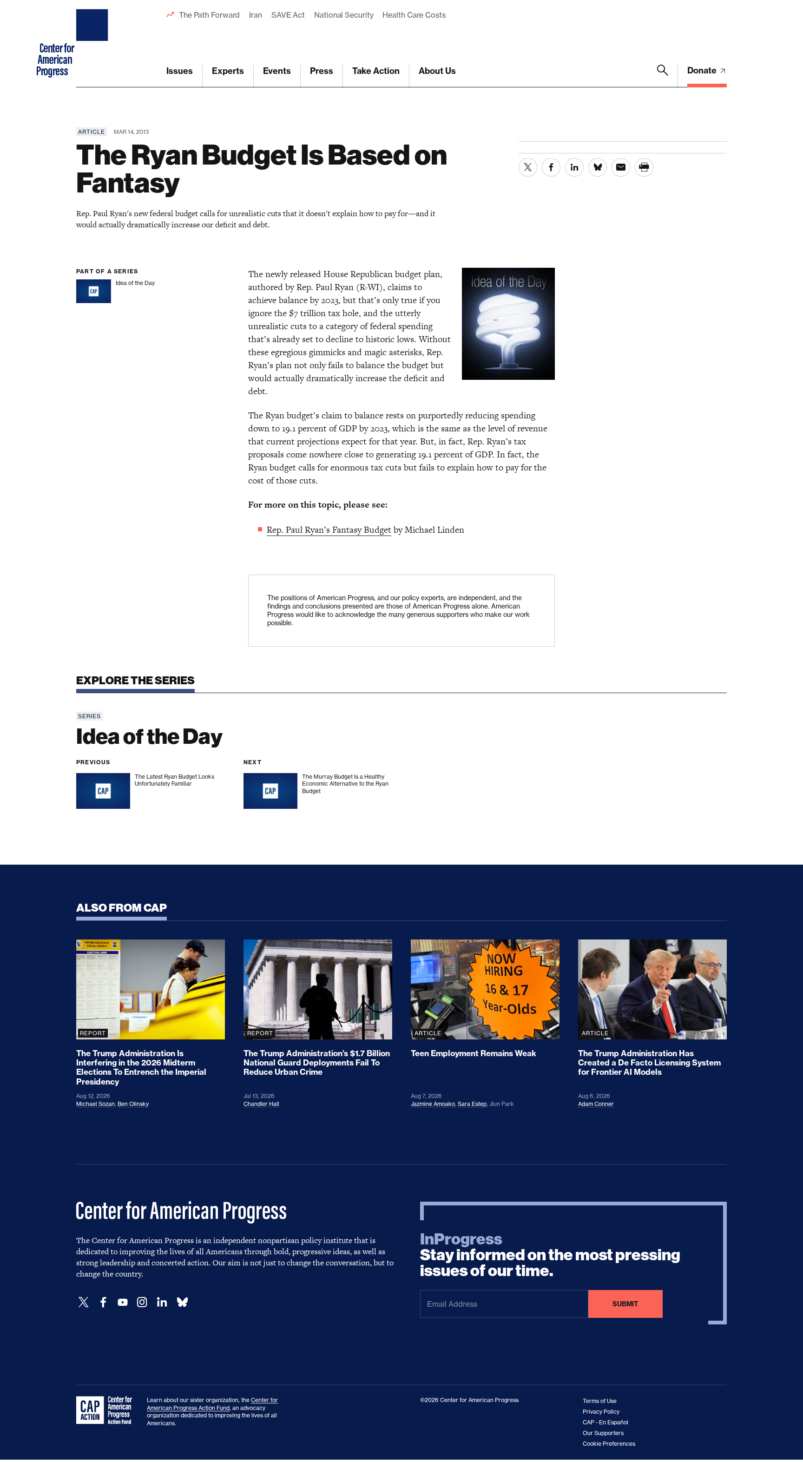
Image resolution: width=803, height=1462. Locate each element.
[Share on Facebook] (551, 167)
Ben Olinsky (133, 1103)
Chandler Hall (261, 1103)
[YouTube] (122, 1302)
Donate (702, 70)
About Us (437, 71)
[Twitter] (83, 1302)
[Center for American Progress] (93, 43)
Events (277, 71)
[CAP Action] (107, 1410)
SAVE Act (288, 15)
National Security (343, 15)
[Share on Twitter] (528, 167)
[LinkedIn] (161, 1302)
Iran (255, 15)
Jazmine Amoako (433, 1103)
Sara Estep (472, 1103)
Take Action (376, 71)
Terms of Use (600, 1400)
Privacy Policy (601, 1411)
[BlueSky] (182, 1302)
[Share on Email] (621, 167)
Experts (228, 71)
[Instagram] (142, 1302)
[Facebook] (103, 1302)
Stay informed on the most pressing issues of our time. (550, 1255)
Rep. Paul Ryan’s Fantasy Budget (329, 529)
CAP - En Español (605, 1422)
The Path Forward (209, 15)
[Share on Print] (644, 167)
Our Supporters (603, 1432)
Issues (179, 71)
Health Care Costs (413, 15)
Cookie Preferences (609, 1443)
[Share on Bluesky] (597, 167)
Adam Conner (596, 1103)
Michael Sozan (95, 1103)
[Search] (662, 75)
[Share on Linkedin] (574, 167)
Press (321, 71)
